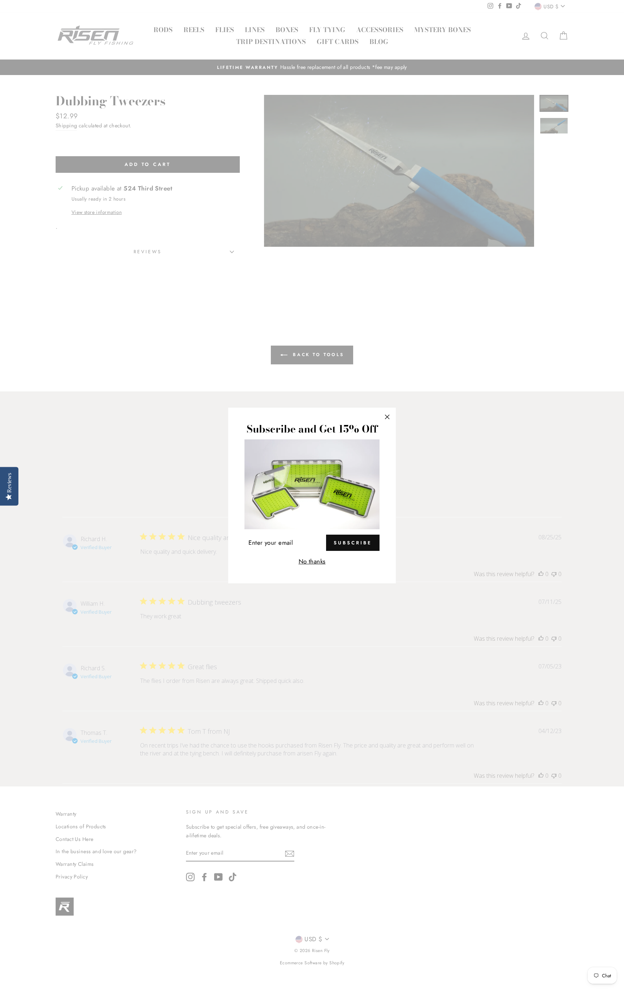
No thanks (312, 561)
